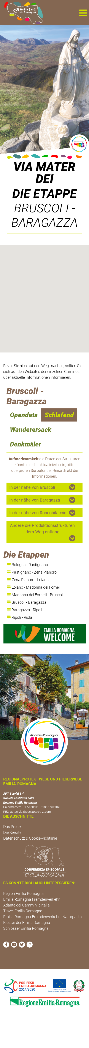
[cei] (44, 861)
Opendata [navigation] (24, 415)
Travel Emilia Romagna (22, 911)
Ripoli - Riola (21, 617)
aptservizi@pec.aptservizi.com (30, 811)
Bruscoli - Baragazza (28, 602)
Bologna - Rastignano (29, 564)
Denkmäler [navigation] (25, 444)
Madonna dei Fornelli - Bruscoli (37, 594)
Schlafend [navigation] (59, 415)
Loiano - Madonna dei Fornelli (36, 587)
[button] (83, 12)
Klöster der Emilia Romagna (26, 922)
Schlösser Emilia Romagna (26, 928)
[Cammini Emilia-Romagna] (21, 12)
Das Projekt (13, 826)
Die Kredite (12, 832)
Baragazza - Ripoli (26, 610)
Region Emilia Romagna (23, 893)
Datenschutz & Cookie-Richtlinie (30, 838)
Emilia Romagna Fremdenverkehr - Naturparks (42, 916)
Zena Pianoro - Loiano (30, 579)
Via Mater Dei (44, 173)
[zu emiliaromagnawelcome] (44, 633)
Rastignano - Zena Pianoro (34, 572)
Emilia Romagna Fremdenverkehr (31, 899)
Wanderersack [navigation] (30, 429)
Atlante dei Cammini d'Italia (26, 905)
